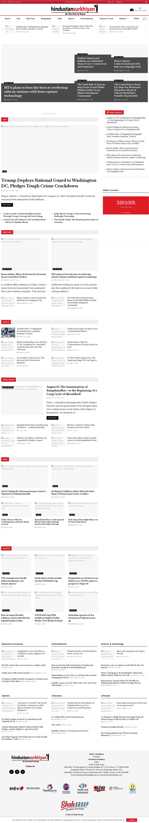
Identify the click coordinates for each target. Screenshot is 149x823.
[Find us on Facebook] (11, 772)
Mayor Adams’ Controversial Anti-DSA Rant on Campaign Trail (127, 64)
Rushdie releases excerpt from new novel (69, 731)
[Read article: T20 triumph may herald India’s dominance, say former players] (16, 564)
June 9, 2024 (7, 624)
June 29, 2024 (41, 584)
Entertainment (87, 19)
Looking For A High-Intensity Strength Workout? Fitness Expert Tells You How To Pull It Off (122, 718)
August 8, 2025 (24, 352)
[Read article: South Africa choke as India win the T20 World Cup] (50, 564)
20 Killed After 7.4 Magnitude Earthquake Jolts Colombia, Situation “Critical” (29, 331)
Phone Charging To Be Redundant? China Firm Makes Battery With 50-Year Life (122, 674)
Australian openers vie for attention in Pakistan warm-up (82, 618)
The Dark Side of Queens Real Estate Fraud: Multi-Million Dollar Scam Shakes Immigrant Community (91, 90)
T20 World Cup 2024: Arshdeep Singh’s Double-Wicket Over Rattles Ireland (48, 618)
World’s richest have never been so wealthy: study (24, 665)
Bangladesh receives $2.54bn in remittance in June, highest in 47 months (31, 653)
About (4, 2)
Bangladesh (46, 19)
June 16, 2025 (73, 350)
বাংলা (137, 19)
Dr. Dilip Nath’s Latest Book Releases (67, 717)
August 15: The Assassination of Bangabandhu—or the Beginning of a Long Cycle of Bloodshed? (72, 390)
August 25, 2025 (121, 100)
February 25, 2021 (119, 735)
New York (30, 19)
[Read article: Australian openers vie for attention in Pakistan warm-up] (83, 602)
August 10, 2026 (23, 33)
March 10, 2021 (131, 727)
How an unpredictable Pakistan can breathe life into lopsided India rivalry (15, 618)
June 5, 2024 (40, 624)
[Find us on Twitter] (17, 772)
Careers (18, 2)
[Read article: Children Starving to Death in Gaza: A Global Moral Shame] (58, 333)
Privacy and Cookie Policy (114, 820)
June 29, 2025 (22, 721)
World (7, 19)
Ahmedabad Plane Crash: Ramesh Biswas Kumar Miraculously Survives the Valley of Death (49, 522)
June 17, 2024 (74, 587)
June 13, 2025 (41, 527)
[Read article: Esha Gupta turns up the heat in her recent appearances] (108, 707)
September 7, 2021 (124, 708)
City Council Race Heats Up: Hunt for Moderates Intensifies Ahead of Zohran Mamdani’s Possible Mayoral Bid (127, 90)
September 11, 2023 (109, 685)
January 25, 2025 (74, 656)
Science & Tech (106, 19)
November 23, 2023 (76, 624)
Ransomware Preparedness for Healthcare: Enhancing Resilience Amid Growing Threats (121, 682)
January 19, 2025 (59, 670)
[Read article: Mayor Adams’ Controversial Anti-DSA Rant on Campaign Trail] (8, 302)
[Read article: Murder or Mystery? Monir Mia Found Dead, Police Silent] (58, 429)
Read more (8, 204)
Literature (82, 54)
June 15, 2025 (23, 366)
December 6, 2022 (59, 733)
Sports (71, 19)
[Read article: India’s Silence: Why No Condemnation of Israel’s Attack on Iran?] (58, 346)
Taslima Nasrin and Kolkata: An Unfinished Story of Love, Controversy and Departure (125, 163)
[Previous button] (2, 30)
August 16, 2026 (54, 398)
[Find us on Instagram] (22, 772)
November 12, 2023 (39, 673)
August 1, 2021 (107, 722)
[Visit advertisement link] (49, 110)
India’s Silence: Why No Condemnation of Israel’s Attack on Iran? (82, 344)
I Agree (132, 820)
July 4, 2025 (22, 430)
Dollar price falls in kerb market (16, 673)
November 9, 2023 (29, 681)
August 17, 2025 (74, 334)
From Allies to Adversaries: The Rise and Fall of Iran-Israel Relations (30, 360)
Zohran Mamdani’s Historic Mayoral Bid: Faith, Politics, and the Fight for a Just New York (22, 728)
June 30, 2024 (7, 587)
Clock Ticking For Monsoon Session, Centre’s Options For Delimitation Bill (123, 128)
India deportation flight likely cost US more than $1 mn (83, 521)
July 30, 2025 (24, 713)
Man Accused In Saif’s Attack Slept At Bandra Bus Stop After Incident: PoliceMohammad (72, 666)
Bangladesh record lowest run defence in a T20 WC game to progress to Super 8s (83, 581)
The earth (55, 725)
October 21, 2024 (77, 678)
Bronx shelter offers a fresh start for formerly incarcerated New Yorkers (77, 28)
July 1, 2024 (23, 659)
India (60, 19)
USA (18, 19)
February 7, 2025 (24, 443)
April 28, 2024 (123, 656)
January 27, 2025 (74, 443)
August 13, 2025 (8, 190)
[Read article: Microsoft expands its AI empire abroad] (108, 655)
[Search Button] (145, 2)
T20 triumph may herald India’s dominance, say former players (13, 581)
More (123, 19)
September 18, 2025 (122, 70)
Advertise (10, 2)
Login (112, 2)
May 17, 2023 (66, 725)
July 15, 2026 (83, 70)
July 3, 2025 (72, 430)
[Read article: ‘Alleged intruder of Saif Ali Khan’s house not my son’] (58, 655)
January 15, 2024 (138, 675)
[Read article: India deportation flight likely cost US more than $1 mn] (83, 509)
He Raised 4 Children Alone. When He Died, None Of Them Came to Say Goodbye (31, 28)
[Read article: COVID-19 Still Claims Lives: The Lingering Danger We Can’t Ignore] (58, 362)
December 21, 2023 (59, 719)
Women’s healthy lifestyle (112, 727)
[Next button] (146, 30)
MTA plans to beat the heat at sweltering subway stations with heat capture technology (125, 28)
